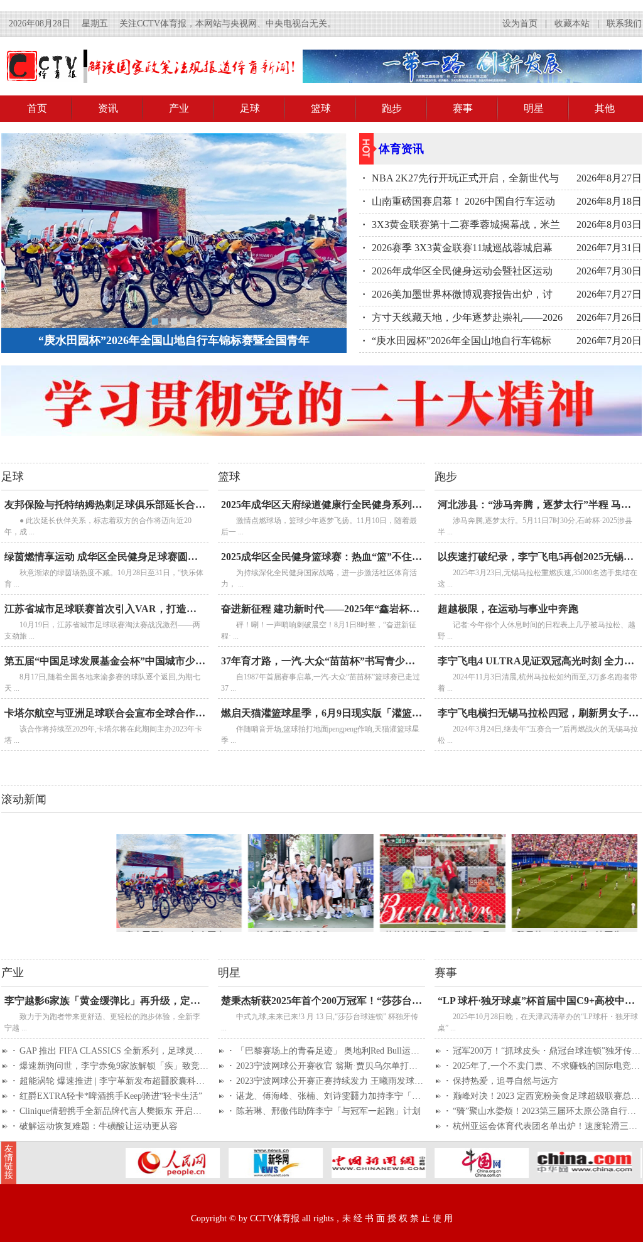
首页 (37, 108)
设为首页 (520, 23)
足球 (250, 108)
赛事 (463, 108)
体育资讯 (401, 149)
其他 (605, 108)
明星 (534, 108)
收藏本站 (572, 23)
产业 (179, 108)
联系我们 (624, 23)
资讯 (108, 108)
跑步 (392, 108)
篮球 (321, 108)
